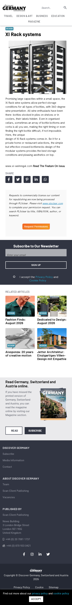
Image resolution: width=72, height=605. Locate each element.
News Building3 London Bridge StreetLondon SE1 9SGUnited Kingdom (16, 527)
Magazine (34, 21)
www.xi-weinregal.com (19, 166)
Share (8, 179)
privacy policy (40, 593)
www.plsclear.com (52, 203)
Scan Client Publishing (16, 490)
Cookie (39, 587)
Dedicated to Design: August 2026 (52, 321)
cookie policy (61, 593)
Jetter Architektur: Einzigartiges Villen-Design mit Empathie (51, 355)
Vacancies (9, 497)
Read (14, 430)
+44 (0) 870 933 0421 (18, 545)
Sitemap (53, 587)
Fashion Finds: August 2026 (15, 321)
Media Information (13, 460)
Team (6, 484)
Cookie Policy (37, 280)
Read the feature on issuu (49, 166)
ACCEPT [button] (36, 599)
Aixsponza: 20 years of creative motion (19, 353)
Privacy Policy (44, 277)
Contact (7, 466)
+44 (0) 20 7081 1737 (18, 539)
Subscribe (35, 430)
